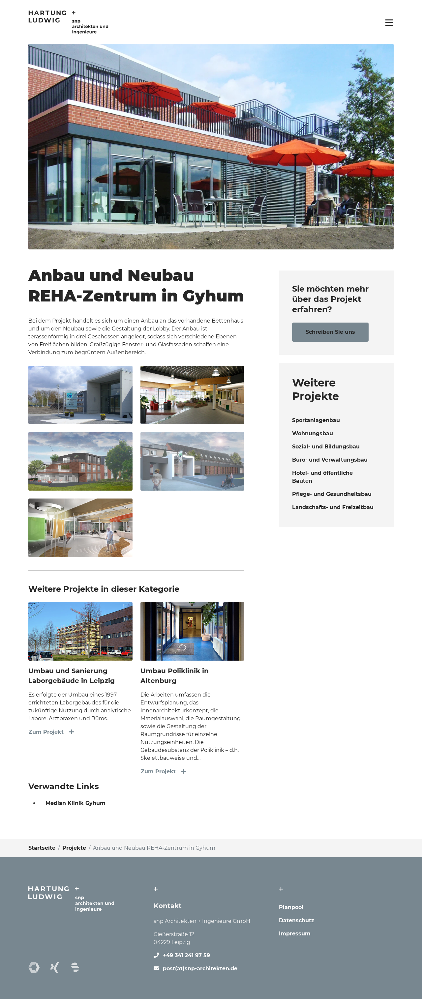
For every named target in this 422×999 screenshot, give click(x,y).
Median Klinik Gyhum (75, 803)
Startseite (41, 848)
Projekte (74, 848)
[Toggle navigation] (387, 22)
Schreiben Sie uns (330, 332)
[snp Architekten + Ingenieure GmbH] (68, 22)
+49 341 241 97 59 (186, 955)
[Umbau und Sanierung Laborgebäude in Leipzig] (80, 631)
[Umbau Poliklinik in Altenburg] (192, 631)
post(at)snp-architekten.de (200, 968)
